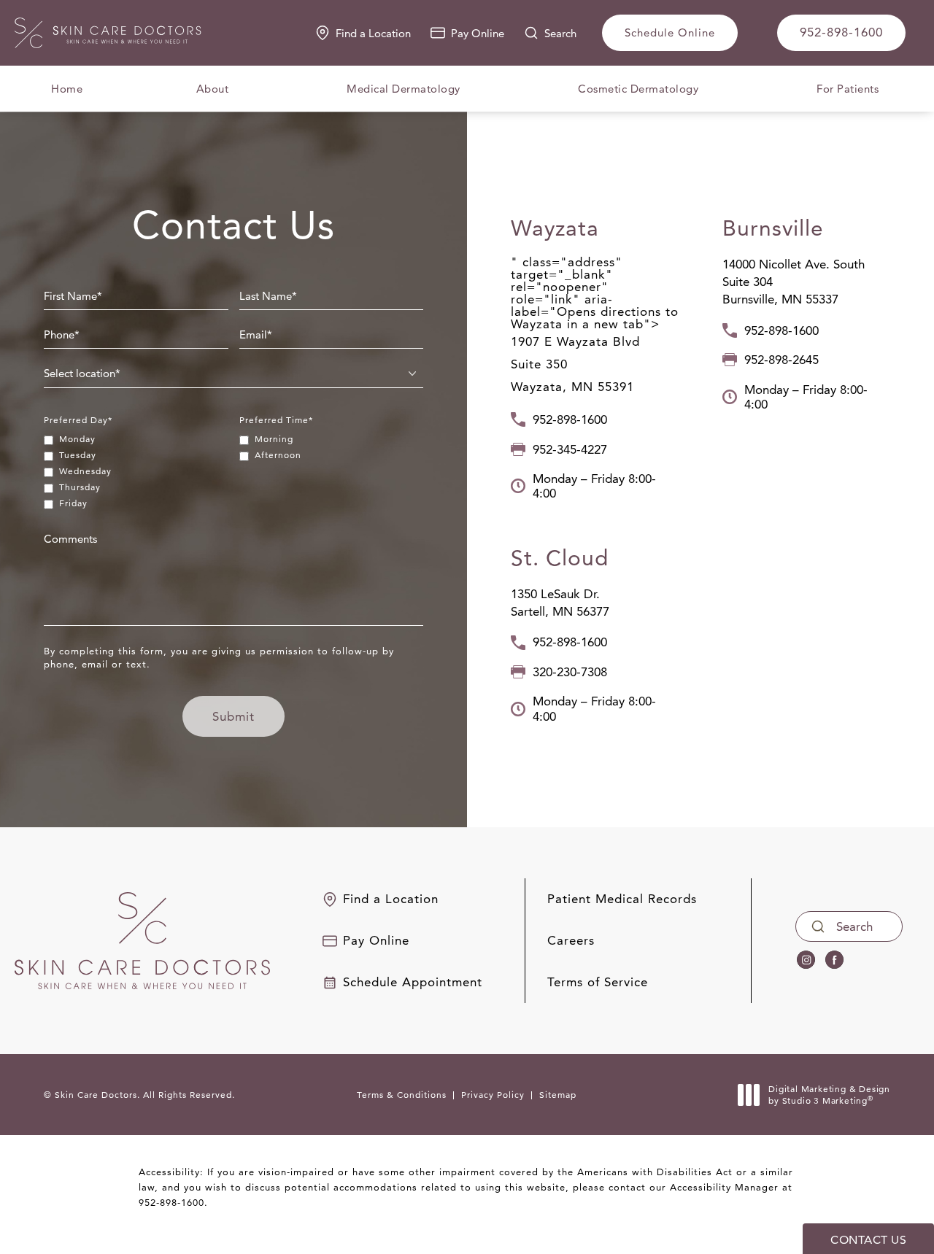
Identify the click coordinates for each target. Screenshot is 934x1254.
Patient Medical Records (622, 899)
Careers (571, 940)
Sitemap (557, 1094)
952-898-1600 (171, 1202)
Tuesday (77, 454)
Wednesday (85, 470)
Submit (233, 716)
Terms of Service (597, 982)
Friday (73, 503)
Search (854, 926)
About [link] (212, 89)
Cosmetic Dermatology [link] (638, 89)
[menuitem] (67, 88)
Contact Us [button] (868, 1240)
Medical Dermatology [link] (403, 89)
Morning (274, 438)
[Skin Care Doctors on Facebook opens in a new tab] (834, 960)
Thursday (80, 486)
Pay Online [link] (477, 33)
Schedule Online (670, 32)
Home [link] (66, 89)
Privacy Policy (493, 1094)
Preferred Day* (78, 419)
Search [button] (560, 33)
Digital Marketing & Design (829, 1094)
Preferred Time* (276, 419)
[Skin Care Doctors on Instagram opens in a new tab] (806, 960)
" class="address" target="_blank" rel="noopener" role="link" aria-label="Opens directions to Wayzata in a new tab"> (595, 324)
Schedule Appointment (412, 982)
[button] (595, 419)
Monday (77, 438)
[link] (841, 33)
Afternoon (278, 454)
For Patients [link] (848, 89)
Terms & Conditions (402, 1094)
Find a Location (373, 33)
